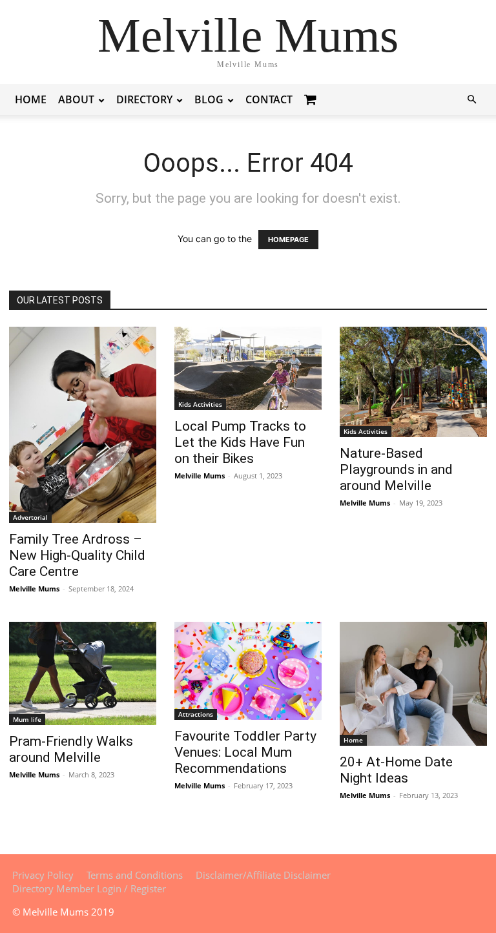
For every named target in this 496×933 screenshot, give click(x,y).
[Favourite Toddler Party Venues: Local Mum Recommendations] (248, 671)
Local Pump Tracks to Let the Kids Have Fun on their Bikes (240, 442)
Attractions (195, 714)
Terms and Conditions (135, 875)
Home (30, 99)
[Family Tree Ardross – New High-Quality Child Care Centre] (82, 425)
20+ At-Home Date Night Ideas (396, 770)
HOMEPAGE (288, 239)
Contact (269, 99)
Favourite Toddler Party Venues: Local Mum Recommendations (245, 752)
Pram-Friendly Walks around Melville (71, 749)
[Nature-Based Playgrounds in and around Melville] (413, 382)
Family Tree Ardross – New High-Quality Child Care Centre (77, 555)
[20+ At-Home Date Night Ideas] (413, 684)
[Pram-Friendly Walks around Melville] (82, 673)
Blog (208, 99)
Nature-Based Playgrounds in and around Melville (396, 469)
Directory (144, 99)
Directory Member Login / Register (89, 888)
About (76, 99)
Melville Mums (34, 588)
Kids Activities (200, 404)
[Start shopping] (312, 99)
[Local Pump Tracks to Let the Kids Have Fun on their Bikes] (248, 368)
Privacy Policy (43, 875)
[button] (471, 100)
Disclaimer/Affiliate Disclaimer (263, 875)
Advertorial (30, 517)
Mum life (27, 719)
